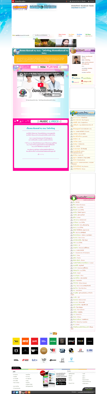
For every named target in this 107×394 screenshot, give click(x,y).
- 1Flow (78, 275)
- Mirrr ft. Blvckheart (79, 204)
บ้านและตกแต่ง (16, 388)
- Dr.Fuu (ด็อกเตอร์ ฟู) (81, 225)
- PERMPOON (80, 117)
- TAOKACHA (78, 144)
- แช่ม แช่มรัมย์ (80, 278)
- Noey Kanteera (80, 166)
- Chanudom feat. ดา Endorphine (81, 252)
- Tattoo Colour (79, 237)
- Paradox (77, 257)
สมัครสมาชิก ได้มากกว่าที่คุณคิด (78, 1)
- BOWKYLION (79, 220)
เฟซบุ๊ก (41, 369)
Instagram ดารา (57, 369)
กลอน (66, 369)
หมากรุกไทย (82, 369)
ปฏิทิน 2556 (32, 369)
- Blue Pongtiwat (81, 120)
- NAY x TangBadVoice (80, 122)
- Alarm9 (77, 273)
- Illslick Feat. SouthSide (80, 322)
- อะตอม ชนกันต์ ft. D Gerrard (81, 131)
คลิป (16, 369)
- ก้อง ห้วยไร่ (77, 280)
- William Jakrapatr (80, 283)
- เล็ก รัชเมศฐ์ (80, 148)
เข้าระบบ (92, 1)
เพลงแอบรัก (84, 70)
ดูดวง (84, 375)
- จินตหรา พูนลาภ (79, 212)
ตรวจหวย (15, 374)
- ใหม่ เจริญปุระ (78, 307)
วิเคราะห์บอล (16, 382)
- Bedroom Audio (79, 299)
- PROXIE (76, 202)
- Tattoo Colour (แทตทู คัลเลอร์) (82, 285)
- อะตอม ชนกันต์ (78, 250)
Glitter (91, 369)
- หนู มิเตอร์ (78, 265)
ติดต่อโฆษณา (89, 389)
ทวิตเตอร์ (49, 369)
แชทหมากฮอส (74, 369)
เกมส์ (84, 373)
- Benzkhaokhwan (79, 160)
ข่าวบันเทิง (15, 378)
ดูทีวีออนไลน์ (71, 373)
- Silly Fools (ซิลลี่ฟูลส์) (79, 232)
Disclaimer (74, 392)
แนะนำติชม (80, 392)
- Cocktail (76, 217)
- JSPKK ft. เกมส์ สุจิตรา (82, 235)
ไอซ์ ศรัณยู (87, 60)
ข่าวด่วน (28, 376)
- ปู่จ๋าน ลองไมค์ (79, 215)
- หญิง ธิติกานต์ (80, 304)
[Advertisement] (40, 104)
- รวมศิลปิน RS (80, 319)
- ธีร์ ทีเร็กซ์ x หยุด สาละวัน (81, 230)
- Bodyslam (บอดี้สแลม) (81, 247)
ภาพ (24, 369)
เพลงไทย (37, 46)
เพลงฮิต (15, 376)
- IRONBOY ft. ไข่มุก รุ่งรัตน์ (81, 157)
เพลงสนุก (90, 68)
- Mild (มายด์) (79, 302)
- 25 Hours (77, 317)
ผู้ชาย (84, 377)
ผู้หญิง (70, 377)
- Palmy (76, 255)
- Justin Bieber (77, 290)
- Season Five (77, 314)
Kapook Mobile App (87, 381)
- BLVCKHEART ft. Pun (82, 128)
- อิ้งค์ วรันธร (80, 240)
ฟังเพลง (70, 375)
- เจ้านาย (79, 260)
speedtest (28, 382)
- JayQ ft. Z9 (78, 155)
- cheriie (77, 141)
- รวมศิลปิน (77, 312)
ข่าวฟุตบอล (28, 378)
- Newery (79, 169)
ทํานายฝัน (15, 380)
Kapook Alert (71, 383)
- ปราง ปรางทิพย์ (79, 134)
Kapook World (86, 379)
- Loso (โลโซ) (78, 207)
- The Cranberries (78, 309)
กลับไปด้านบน (15, 368)
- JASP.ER (76, 146)
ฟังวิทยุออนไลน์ (29, 386)
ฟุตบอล (70, 380)
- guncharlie (80, 136)
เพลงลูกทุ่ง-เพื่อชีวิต (60, 46)
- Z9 (76, 139)
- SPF (76, 297)
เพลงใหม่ (28, 374)
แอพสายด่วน (85, 383)
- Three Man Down (79, 288)
